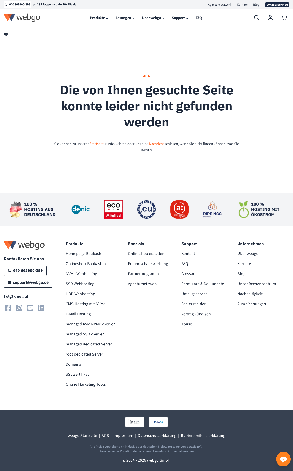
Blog (256, 5)
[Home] (6, 34)
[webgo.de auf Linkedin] (41, 307)
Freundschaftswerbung (148, 264)
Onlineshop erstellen (146, 254)
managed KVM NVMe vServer (90, 324)
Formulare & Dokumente (202, 284)
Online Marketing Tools (86, 384)
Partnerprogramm (143, 274)
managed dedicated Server (89, 344)
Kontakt (188, 254)
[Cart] (284, 18)
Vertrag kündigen (196, 314)
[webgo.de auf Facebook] (8, 307)
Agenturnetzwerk (219, 5)
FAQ (184, 264)
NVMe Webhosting (81, 274)
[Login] (271, 18)
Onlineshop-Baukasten (86, 264)
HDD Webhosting (80, 294)
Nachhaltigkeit (250, 294)
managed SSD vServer (85, 334)
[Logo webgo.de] (22, 17)
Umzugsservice (194, 294)
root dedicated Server (84, 354)
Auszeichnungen (251, 304)
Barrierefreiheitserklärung (203, 436)
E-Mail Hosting (78, 314)
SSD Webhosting (80, 284)
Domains (73, 364)
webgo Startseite (82, 436)
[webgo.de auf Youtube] (30, 307)
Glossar (187, 274)
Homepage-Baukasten (85, 254)
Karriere (242, 5)
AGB (105, 436)
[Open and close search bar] (257, 18)
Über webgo (247, 254)
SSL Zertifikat (77, 374)
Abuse (186, 324)
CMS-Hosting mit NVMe (86, 304)
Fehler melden (193, 304)
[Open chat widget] (283, 459)
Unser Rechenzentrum (256, 284)
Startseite (97, 143)
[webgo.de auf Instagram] (19, 307)
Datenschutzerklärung (157, 436)
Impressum (123, 436)
